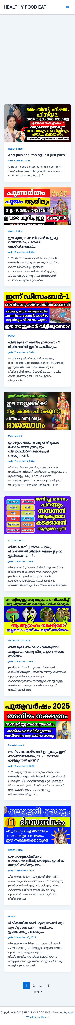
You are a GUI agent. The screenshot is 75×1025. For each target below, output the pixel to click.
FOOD (11, 335)
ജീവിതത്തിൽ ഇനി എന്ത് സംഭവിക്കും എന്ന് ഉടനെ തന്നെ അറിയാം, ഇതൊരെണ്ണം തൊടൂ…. (36, 927)
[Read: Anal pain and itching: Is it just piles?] (37, 123)
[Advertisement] (37, 65)
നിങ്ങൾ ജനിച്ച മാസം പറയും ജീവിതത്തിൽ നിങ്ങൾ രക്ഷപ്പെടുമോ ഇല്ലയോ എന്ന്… (35, 551)
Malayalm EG (15, 436)
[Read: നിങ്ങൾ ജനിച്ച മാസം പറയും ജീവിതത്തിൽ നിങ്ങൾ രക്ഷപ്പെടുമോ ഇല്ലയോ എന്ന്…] (37, 515)
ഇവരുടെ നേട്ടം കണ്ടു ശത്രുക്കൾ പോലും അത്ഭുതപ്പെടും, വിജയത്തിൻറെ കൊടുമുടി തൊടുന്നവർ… (33, 448)
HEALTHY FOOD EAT (25, 7)
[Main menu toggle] (67, 7)
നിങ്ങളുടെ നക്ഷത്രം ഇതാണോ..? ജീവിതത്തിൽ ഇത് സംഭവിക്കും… (34, 344)
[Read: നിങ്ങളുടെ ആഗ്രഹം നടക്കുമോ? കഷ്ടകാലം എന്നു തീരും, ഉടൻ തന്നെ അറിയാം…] (37, 615)
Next (38, 992)
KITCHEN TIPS (16, 540)
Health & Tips (15, 148)
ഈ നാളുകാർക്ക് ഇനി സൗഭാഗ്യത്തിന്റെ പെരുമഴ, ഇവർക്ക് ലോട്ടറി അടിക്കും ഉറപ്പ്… (36, 860)
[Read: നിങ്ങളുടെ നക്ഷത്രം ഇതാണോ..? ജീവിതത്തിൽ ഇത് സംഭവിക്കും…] (37, 310)
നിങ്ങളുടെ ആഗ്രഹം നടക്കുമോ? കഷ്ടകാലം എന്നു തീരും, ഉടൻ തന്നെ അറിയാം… (36, 651)
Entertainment (16, 745)
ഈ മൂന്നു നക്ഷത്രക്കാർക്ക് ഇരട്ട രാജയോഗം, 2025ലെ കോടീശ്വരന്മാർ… (33, 242)
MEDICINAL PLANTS (19, 640)
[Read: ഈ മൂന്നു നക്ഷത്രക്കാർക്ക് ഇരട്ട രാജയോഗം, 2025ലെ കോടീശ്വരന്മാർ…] (37, 206)
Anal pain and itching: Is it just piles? (37, 155)
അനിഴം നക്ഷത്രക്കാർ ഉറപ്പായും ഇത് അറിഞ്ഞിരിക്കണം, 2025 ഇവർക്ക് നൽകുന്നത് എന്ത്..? (36, 756)
